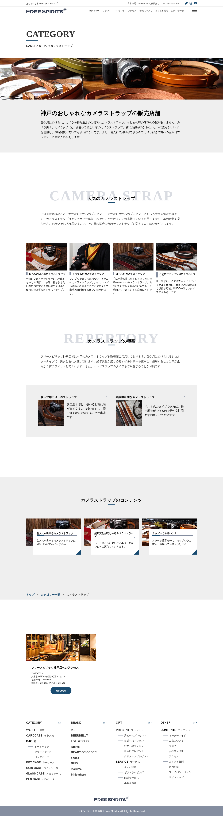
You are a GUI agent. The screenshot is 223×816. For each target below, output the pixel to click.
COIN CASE (42, 768)
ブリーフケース (43, 751)
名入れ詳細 (130, 767)
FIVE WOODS (80, 741)
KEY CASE (40, 762)
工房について (176, 740)
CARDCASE (40, 735)
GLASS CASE (43, 773)
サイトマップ (176, 777)
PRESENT (129, 730)
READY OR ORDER (84, 752)
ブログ (172, 746)
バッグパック (41, 757)
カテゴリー (94, 10)
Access (61, 690)
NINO (74, 763)
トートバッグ (41, 746)
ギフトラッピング (134, 772)
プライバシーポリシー (181, 772)
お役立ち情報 (176, 751)
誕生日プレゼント (134, 751)
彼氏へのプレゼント (135, 740)
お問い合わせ (177, 10)
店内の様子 (175, 766)
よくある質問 (161, 10)
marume (76, 769)
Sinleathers (78, 774)
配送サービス (131, 777)
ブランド (107, 10)
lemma (75, 747)
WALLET (35, 730)
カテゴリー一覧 (50, 594)
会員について (146, 10)
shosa (75, 758)
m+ (73, 730)
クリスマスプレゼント (136, 756)
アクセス (132, 10)
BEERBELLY (79, 735)
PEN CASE (40, 779)
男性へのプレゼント (135, 735)
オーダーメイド (177, 735)
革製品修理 (130, 782)
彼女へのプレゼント (135, 746)
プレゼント (119, 10)
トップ (30, 594)
